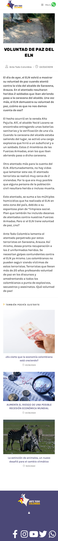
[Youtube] (34, 534)
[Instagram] (24, 534)
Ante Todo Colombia (21, 67)
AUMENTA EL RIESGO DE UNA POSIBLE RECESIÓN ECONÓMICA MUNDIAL (29, 406)
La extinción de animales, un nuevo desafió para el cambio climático (29, 459)
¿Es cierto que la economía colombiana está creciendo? (29, 358)
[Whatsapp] (52, 534)
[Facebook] (15, 534)
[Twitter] (43, 534)
